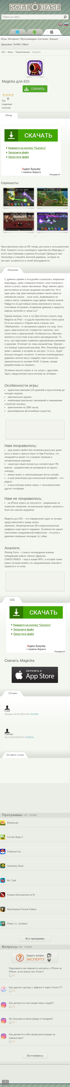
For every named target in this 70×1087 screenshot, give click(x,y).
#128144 (30, 737)
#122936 (34, 714)
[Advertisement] (35, 429)
